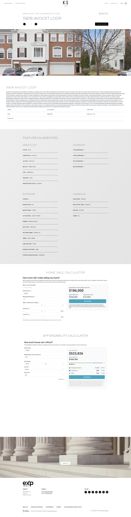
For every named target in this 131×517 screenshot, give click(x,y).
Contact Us (114, 3)
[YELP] (100, 492)
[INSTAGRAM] (89, 492)
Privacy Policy (104, 510)
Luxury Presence (52, 511)
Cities (106, 3)
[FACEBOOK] (86, 492)
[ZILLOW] (107, 492)
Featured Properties (37, 507)
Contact (58, 507)
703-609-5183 (48, 493)
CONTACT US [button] (65, 463)
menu (122, 3)
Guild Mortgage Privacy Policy (73, 507)
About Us (25, 507)
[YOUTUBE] (96, 492)
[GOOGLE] (103, 492)
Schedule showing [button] (102, 24)
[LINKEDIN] (93, 492)
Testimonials (49, 507)
